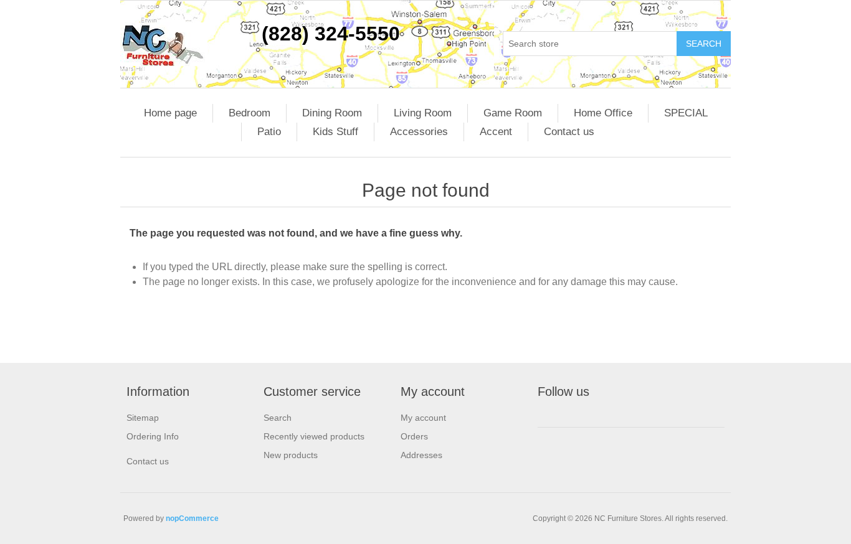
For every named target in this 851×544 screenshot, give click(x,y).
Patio (269, 132)
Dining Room (332, 113)
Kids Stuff (335, 132)
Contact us (569, 132)
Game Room (512, 113)
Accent (496, 132)
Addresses (421, 455)
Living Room (423, 113)
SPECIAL (686, 113)
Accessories (419, 132)
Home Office (603, 113)
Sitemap (142, 418)
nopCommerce (192, 518)
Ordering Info (152, 436)
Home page (170, 113)
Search (278, 418)
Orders (414, 436)
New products (291, 455)
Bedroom (249, 113)
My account (423, 418)
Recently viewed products (314, 436)
